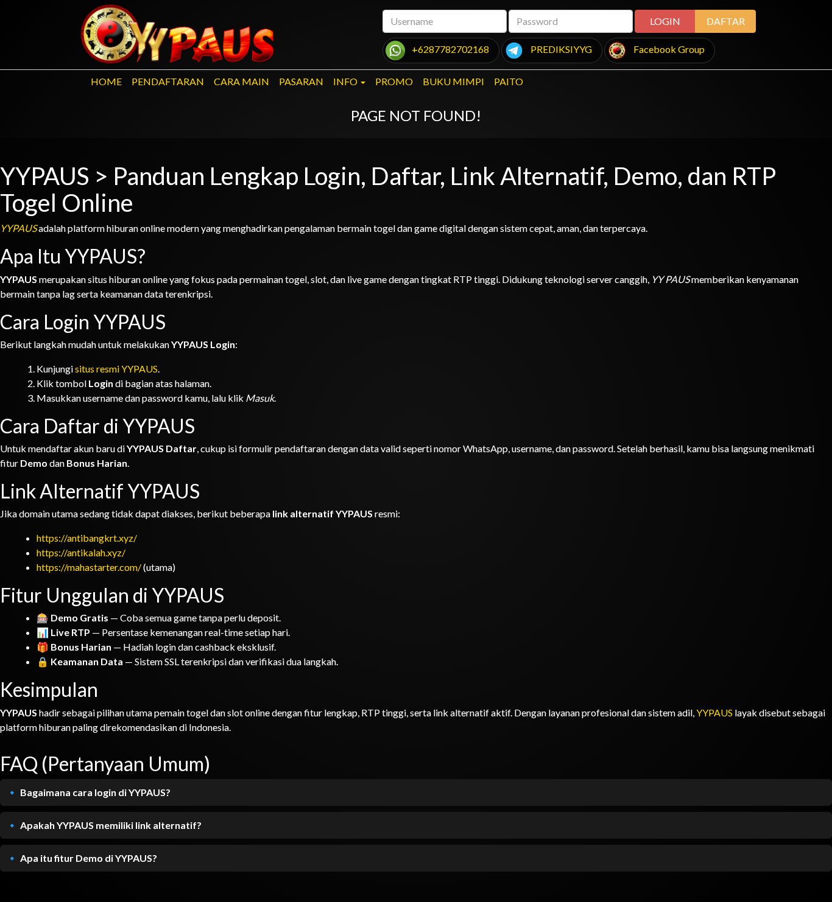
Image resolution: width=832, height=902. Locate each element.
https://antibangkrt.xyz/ (87, 538)
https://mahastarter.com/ (89, 567)
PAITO (508, 81)
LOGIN (665, 21)
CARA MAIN (241, 81)
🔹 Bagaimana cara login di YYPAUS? (88, 792)
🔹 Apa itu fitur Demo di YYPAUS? (81, 858)
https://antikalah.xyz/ (81, 552)
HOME (106, 81)
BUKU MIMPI (453, 81)
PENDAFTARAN (168, 81)
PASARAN (301, 81)
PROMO (394, 81)
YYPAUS (18, 228)
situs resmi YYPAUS (116, 368)
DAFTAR (726, 21)
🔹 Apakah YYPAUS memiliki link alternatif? (104, 825)
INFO (345, 81)
